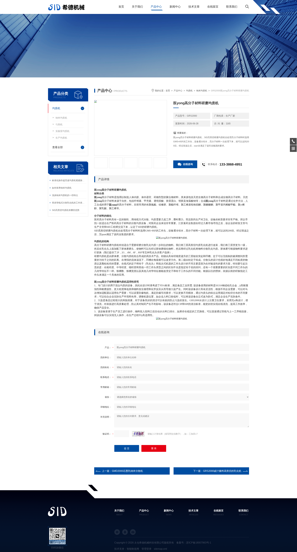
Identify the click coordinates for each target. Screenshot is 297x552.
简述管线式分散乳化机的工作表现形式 (69, 202)
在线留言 (212, 6)
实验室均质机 (62, 131)
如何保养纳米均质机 (61, 188)
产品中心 (156, 6)
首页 (121, 6)
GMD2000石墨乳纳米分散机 (127, 471)
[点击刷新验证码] (138, 433)
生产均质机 (61, 137)
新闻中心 (175, 6)
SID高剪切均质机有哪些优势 (65, 210)
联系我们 (231, 6)
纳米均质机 (61, 117)
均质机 (56, 108)
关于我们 (137, 6)
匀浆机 (59, 124)
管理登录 (146, 549)
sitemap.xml (160, 549)
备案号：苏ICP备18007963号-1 (193, 542)
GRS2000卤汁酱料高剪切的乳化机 (222, 471)
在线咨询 (188, 164)
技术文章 (194, 6)
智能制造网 (133, 549)
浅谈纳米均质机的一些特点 (65, 195)
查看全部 (57, 147)
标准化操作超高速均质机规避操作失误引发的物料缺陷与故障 (69, 180)
